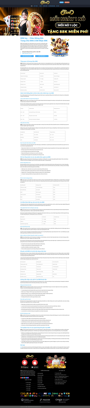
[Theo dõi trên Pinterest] (21, 378)
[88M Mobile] (45, 2)
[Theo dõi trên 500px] (26, 378)
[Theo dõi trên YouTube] (24, 378)
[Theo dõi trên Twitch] (28, 378)
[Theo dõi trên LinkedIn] (23, 378)
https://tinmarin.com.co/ (27, 53)
